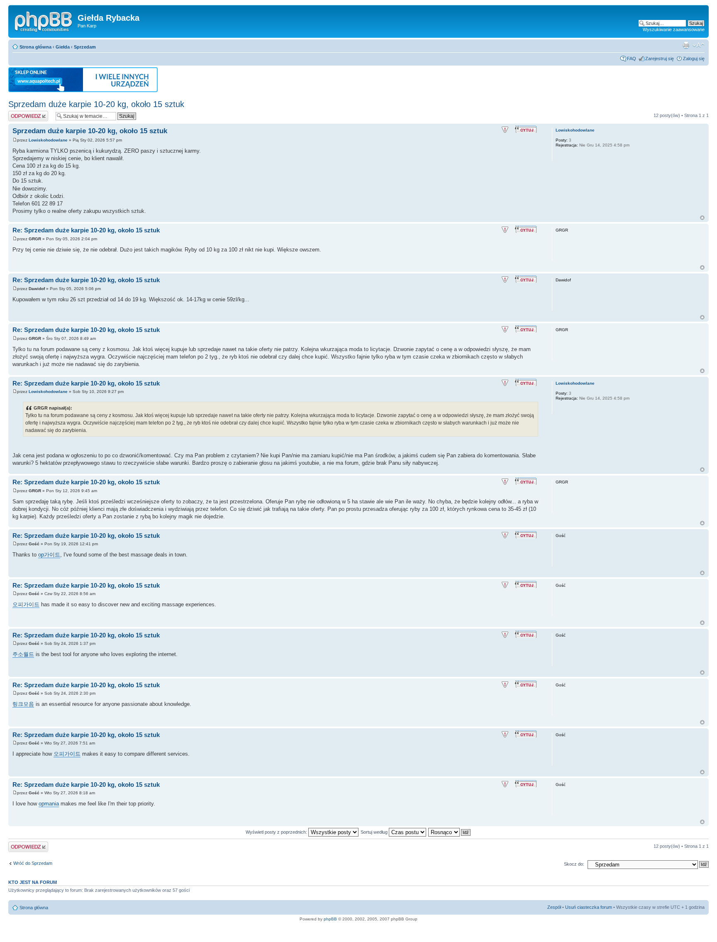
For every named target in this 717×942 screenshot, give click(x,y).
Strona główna (35, 46)
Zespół (554, 907)
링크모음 (23, 704)
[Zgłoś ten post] (505, 130)
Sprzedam (85, 46)
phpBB (330, 919)
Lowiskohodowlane (48, 140)
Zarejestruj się (659, 58)
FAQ (631, 58)
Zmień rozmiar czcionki (699, 45)
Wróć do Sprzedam (32, 863)
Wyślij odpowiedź (25, 113)
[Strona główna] (44, 20)
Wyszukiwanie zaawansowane (674, 29)
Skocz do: (574, 863)
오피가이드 (25, 604)
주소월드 (23, 654)
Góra (702, 217)
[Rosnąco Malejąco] (449, 832)
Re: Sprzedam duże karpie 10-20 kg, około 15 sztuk (86, 230)
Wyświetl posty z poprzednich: (277, 832)
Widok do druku (685, 45)
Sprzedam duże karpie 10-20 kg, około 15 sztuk (96, 104)
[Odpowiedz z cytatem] (527, 129)
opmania (49, 803)
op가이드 (49, 555)
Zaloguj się (694, 58)
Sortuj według (375, 832)
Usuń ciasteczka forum (588, 907)
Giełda (63, 46)
